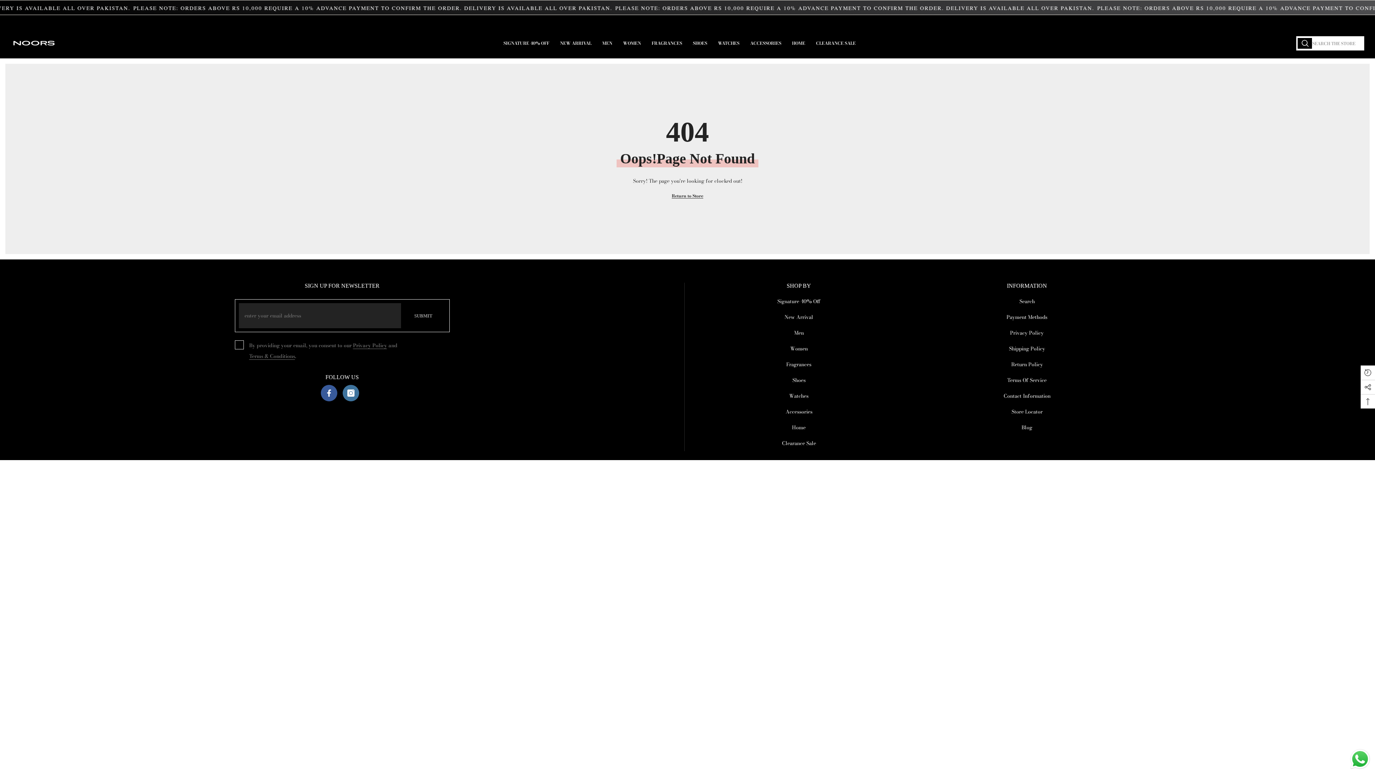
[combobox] (1330, 43)
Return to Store (687, 195)
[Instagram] (351, 393)
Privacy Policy (370, 345)
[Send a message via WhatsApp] (1360, 759)
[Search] (1330, 43)
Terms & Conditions (272, 356)
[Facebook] (329, 393)
